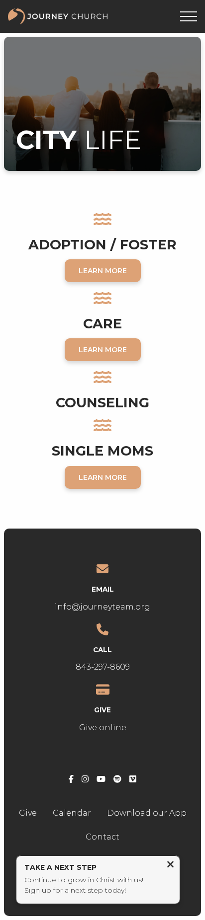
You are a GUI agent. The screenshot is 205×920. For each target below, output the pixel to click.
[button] (188, 16)
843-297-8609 (103, 667)
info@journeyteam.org (102, 607)
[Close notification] (170, 865)
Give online (102, 727)
